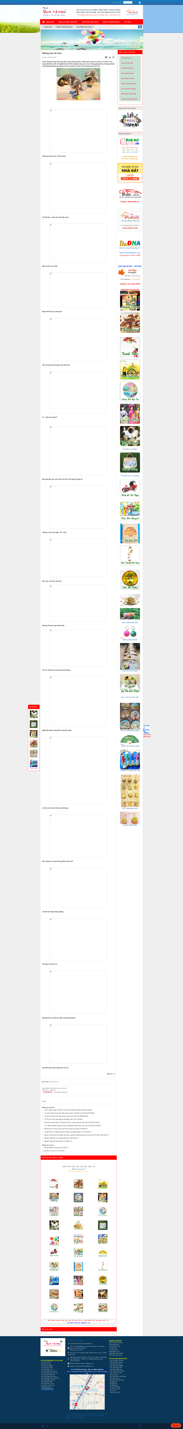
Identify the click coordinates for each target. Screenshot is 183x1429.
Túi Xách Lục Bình (115, 1389)
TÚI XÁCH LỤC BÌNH (130, 449)
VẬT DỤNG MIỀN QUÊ (130, 808)
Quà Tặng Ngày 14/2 (47, 1369)
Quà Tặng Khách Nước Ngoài (118, 1376)
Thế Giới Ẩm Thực (127, 68)
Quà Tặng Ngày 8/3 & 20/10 (49, 1371)
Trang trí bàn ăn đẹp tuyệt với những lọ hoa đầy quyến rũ (63, 1132)
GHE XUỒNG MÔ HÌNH (130, 622)
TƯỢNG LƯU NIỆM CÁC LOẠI (130, 770)
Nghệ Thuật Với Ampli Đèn (53, 1141)
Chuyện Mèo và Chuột (51, 1147)
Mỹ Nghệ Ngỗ (113, 1385)
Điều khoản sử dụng (78, 1417)
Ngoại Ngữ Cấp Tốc (114, 1351)
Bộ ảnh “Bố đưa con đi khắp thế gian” (57, 1138)
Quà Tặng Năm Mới (46, 1381)
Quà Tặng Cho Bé (46, 1387)
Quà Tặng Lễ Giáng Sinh (48, 1374)
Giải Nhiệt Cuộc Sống (128, 94)
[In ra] (110, 57)
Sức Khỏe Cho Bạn (127, 78)
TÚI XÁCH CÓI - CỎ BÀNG (130, 476)
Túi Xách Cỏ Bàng (115, 1387)
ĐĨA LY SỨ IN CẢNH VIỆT (130, 697)
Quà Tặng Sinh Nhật (46, 1367)
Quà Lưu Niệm (114, 1374)
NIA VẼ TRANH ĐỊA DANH (130, 730)
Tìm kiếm (127, 21)
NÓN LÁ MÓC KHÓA (130, 640)
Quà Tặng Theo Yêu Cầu (48, 1385)
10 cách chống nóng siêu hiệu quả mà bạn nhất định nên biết (65, 1113)
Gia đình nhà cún (49, 1151)
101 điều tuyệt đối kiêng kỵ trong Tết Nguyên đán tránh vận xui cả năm (68, 1125)
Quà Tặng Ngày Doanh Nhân (49, 1376)
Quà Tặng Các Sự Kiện (116, 1362)
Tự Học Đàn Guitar (127, 73)
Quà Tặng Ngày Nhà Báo (48, 1380)
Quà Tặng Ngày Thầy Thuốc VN (50, 1378)
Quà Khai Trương (46, 1364)
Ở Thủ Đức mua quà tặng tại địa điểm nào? (58, 1119)
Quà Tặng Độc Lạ (115, 1378)
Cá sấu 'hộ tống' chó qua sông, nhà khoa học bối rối (61, 1116)
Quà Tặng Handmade (116, 1369)
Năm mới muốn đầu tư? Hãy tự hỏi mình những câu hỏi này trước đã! (67, 1122)
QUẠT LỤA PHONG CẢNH (130, 746)
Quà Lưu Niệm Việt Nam (68, 21)
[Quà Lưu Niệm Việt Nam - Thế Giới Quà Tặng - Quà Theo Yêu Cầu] (54, 11)
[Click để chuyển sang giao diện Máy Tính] (47, 1426)
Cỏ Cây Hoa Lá (126, 58)
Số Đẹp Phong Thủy (114, 1346)
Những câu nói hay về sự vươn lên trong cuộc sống (61, 1129)
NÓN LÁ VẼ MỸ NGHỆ (130, 671)
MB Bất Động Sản (114, 1344)
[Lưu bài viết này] (114, 57)
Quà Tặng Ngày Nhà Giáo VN (49, 1373)
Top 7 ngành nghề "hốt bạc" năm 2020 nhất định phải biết (63, 1110)
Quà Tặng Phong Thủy (47, 1383)
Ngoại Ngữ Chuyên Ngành (116, 1353)
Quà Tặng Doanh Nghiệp (116, 1366)
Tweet (44, 1101)
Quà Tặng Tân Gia (46, 1362)
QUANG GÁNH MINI (130, 825)
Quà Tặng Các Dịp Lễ (116, 1364)
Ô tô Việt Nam (113, 1348)
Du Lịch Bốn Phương (128, 89)
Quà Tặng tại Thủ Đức (116, 1373)
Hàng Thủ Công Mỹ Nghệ (117, 1380)
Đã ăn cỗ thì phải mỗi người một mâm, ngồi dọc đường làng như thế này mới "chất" (72, 1135)
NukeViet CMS (85, 1416)
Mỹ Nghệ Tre (113, 1383)
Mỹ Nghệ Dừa (114, 1381)
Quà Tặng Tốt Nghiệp (47, 1366)
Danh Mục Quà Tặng (90, 21)
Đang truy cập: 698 (48, 1389)
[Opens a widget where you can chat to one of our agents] (176, 1425)
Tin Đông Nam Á (113, 1350)
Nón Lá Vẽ (113, 1390)
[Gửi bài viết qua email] (106, 57)
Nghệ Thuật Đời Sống (111, 21)
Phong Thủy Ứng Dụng (129, 99)
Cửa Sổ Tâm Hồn (127, 63)
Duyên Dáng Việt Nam (128, 83)
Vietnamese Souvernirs (115, 1355)
